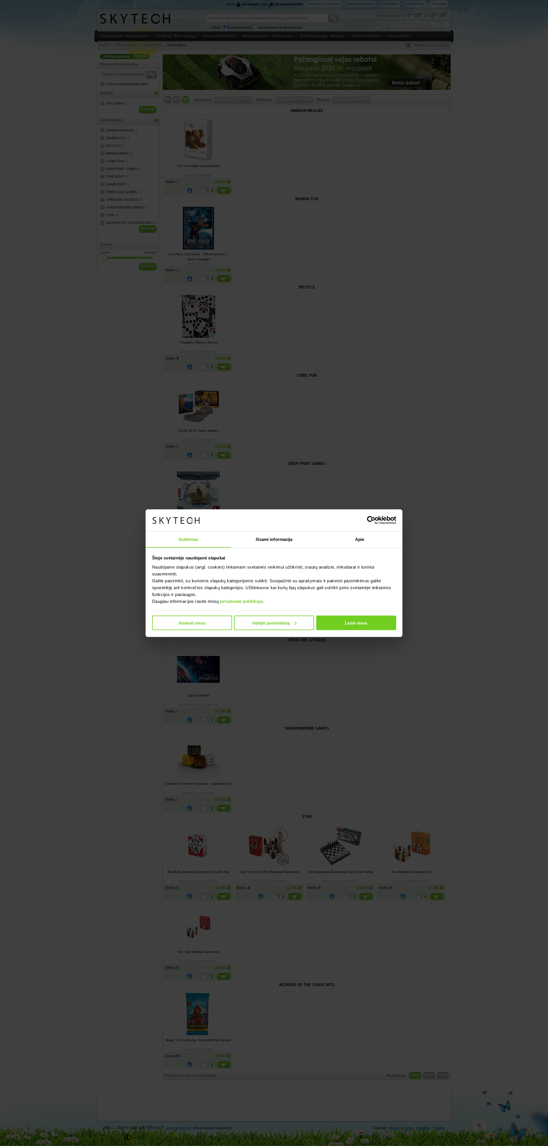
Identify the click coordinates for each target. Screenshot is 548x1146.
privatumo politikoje (241, 601)
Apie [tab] (359, 539)
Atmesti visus (192, 622)
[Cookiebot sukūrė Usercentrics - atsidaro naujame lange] (371, 520)
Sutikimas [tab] (188, 539)
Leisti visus (356, 622)
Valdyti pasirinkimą (271, 622)
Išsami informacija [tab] (274, 539)
